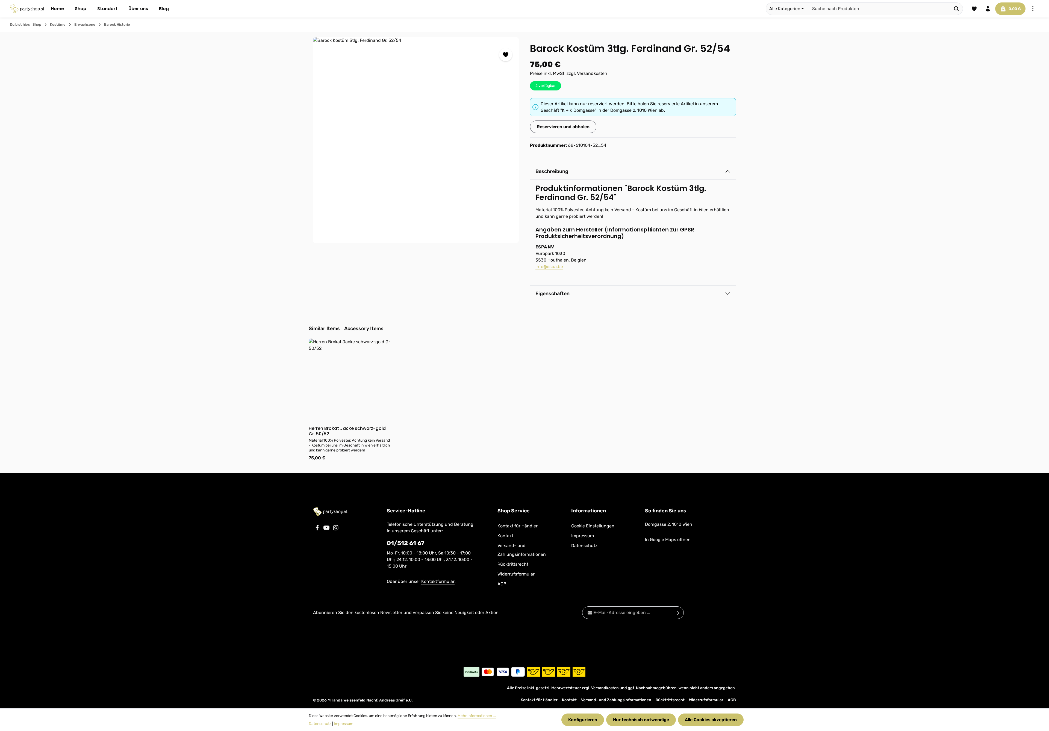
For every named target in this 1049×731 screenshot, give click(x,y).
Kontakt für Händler (517, 526)
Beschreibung (551, 171)
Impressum (582, 535)
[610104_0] (416, 140)
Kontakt (505, 535)
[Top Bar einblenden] (1033, 8)
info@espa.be (549, 266)
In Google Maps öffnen (668, 539)
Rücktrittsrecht (512, 564)
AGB (501, 583)
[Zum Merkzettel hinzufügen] (505, 54)
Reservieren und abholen (563, 126)
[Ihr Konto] (988, 8)
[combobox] (878, 8)
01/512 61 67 (406, 543)
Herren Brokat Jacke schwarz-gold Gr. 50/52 (347, 431)
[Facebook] (317, 529)
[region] (416, 140)
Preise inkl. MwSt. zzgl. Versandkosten (568, 73)
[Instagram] (336, 529)
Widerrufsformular (516, 574)
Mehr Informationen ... (477, 716)
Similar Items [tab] (324, 328)
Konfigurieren (582, 719)
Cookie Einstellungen (592, 526)
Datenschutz (584, 545)
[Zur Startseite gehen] (27, 8)
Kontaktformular (438, 581)
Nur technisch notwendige (641, 719)
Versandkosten (605, 688)
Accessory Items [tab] (364, 328)
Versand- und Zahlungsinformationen (521, 550)
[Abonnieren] (678, 612)
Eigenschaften (552, 293)
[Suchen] (956, 8)
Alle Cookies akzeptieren (711, 719)
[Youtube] (327, 529)
